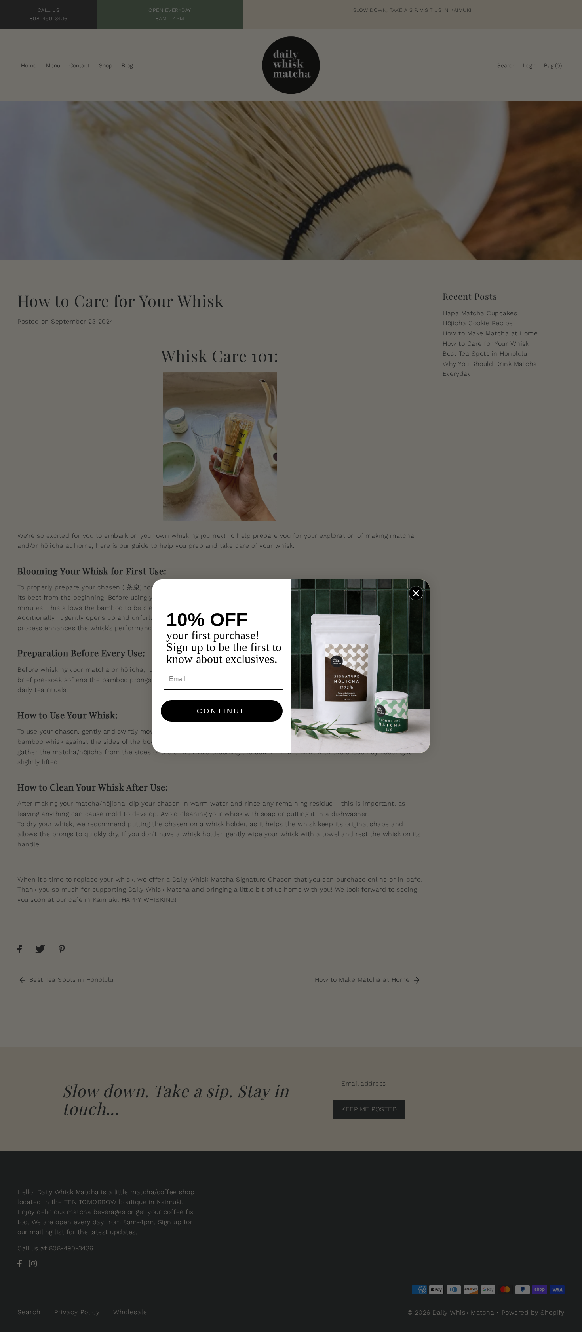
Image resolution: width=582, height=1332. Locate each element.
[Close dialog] (416, 593)
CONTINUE (222, 711)
